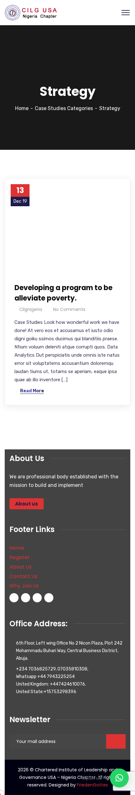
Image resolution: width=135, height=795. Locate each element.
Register (19, 557)
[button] (119, 778)
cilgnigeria (30, 309)
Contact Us (23, 576)
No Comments (69, 309)
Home (22, 108)
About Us (20, 566)
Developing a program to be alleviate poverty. (63, 293)
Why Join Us (24, 585)
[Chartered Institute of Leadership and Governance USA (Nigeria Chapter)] (31, 12)
